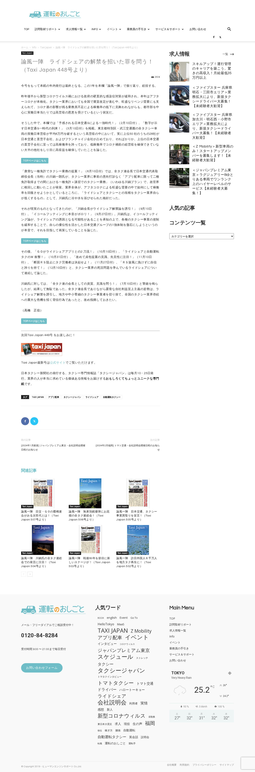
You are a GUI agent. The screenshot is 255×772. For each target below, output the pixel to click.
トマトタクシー (116, 683)
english (112, 618)
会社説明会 (112, 702)
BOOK (101, 618)
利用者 (133, 703)
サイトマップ (227, 765)
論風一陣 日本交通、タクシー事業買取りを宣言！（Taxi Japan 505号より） (136, 515)
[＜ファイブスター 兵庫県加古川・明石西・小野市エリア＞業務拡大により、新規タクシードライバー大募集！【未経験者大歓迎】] (179, 123)
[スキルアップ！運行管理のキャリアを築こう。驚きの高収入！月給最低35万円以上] (179, 72)
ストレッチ (142, 657)
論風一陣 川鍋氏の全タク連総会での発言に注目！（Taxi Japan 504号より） (41, 562)
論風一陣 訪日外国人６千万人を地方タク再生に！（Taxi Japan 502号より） (136, 562)
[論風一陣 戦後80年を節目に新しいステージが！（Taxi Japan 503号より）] (90, 540)
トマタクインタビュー (110, 676)
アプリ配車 (53, 396)
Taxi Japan (46, 47)
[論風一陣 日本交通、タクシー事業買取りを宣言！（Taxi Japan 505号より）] (138, 493)
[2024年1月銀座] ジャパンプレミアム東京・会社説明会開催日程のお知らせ (53, 447)
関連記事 (29, 471)
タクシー (106, 664)
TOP (26, 29)
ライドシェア (92, 396)
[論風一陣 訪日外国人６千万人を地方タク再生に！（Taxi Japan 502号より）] (138, 540)
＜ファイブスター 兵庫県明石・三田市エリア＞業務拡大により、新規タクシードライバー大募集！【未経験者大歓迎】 (212, 97)
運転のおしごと (115, 743)
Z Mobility (141, 631)
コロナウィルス (127, 644)
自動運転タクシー (112, 396)
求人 (118, 724)
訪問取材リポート (46, 29)
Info (95, 29)
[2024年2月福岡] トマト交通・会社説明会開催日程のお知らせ (128, 447)
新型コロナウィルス (122, 716)
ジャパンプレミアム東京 (124, 650)
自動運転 (129, 730)
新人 (110, 709)
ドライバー (107, 689)
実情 (144, 703)
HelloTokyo (106, 624)
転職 (100, 743)
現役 (127, 724)
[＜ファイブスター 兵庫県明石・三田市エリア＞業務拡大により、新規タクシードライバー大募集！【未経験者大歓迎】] (179, 95)
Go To (134, 618)
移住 (100, 730)
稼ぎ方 (109, 730)
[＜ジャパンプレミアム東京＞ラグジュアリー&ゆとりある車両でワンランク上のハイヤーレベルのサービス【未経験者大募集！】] (179, 178)
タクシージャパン (72, 396)
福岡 (150, 723)
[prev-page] (23, 574)
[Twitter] (220, 37)
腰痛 (118, 730)
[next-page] (29, 574)
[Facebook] (214, 37)
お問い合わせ (197, 29)
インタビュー (107, 644)
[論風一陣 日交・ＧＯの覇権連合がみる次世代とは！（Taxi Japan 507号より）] (43, 493)
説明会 (145, 737)
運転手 (132, 743)
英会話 (133, 737)
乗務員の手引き (136, 29)
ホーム (24, 47)
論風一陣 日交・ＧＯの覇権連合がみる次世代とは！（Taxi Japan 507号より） (41, 515)
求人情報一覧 (74, 29)
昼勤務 (151, 716)
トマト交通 (144, 683)
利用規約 (184, 765)
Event (124, 618)
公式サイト (58, 362)
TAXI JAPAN (38, 396)
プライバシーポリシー (204, 765)
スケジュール (115, 656)
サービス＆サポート (167, 29)
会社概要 (172, 765)
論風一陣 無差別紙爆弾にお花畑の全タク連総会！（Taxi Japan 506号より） (89, 515)
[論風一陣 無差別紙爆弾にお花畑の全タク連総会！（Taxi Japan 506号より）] (90, 493)
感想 (101, 709)
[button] (229, 29)
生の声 (137, 724)
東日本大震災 (105, 724)
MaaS (120, 624)
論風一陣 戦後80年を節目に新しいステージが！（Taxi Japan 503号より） (89, 562)
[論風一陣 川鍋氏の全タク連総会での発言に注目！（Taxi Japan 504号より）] (43, 540)
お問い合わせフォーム (42, 667)
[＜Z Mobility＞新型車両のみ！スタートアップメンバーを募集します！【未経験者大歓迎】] (179, 154)
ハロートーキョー (132, 690)
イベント (112, 29)
